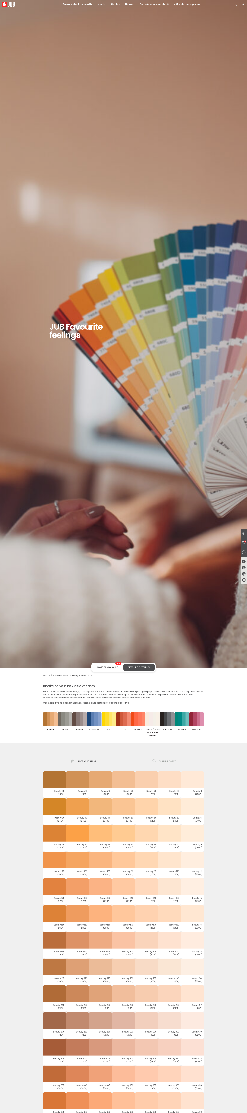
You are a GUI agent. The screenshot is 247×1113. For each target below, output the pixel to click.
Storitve (115, 4)
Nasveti (130, 4)
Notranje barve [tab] (86, 761)
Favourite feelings (139, 667)
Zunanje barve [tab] (167, 761)
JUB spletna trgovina (187, 4)
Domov (46, 675)
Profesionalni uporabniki (154, 4)
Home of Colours (108, 666)
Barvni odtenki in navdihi (77, 4)
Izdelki (101, 4)
